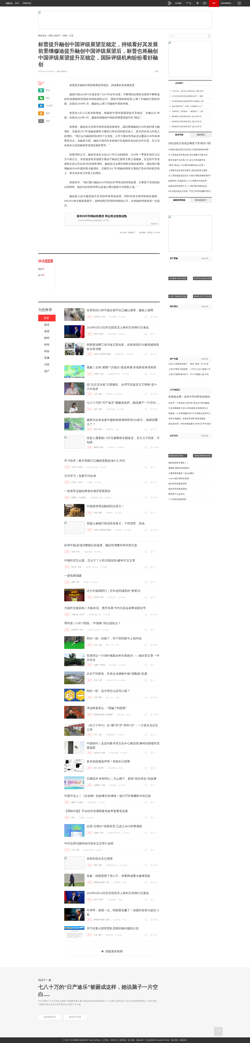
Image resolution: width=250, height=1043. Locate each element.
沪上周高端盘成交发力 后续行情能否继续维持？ (190, 176)
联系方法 (114, 1040)
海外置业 (174, 306)
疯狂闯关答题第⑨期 (177, 484)
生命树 (80, 802)
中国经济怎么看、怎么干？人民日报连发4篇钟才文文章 (99, 560)
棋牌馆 (96, 447)
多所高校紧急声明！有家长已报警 (108, 761)
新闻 (65, 36)
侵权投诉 (183, 1040)
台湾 (95, 394)
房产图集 (174, 258)
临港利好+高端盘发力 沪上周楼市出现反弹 (187, 181)
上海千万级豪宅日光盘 (177, 296)
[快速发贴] (40, 83)
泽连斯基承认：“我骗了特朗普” (107, 708)
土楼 (77, 582)
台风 (101, 374)
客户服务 (131, 1040)
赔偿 (101, 447)
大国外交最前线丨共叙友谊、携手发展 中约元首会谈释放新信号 (105, 608)
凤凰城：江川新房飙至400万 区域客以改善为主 (189, 413)
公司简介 (105, 1040)
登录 (214, 3)
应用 (17, 3)
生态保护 (74, 630)
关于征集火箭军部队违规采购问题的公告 (113, 928)
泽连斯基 (109, 715)
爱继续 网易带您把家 (202, 456)
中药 (101, 597)
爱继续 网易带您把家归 (178, 468)
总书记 (80, 467)
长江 (95, 735)
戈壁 (103, 785)
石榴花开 (97, 785)
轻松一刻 (109, 645)
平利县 (102, 665)
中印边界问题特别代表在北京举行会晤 (88, 843)
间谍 (100, 513)
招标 (100, 935)
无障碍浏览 (27, 3)
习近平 (74, 467)
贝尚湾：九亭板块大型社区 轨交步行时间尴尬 (188, 403)
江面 (100, 735)
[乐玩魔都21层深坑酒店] (177, 265)
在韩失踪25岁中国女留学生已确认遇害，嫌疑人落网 (120, 310)
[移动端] (170, 3)
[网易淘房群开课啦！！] (177, 442)
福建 (73, 582)
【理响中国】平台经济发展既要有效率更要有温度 (96, 811)
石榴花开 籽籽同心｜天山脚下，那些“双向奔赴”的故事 (122, 778)
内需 (77, 552)
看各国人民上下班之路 (202, 296)
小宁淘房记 (175, 390)
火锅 (100, 645)
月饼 (95, 697)
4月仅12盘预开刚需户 (178, 364)
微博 (48, 113)
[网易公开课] (179, 3)
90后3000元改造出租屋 (202, 278)
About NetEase (95, 1040)
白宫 (107, 882)
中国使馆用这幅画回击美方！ (105, 506)
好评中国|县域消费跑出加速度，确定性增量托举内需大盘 (100, 545)
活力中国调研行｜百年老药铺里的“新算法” (114, 590)
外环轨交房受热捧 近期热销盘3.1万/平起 (93, 220)
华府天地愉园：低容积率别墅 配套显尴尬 (186, 419)
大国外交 (74, 614)
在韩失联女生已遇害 (100, 858)
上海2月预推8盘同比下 (178, 374)
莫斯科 (74, 497)
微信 (48, 98)
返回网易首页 (50, 1017)
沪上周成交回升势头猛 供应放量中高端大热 (187, 155)
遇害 (95, 865)
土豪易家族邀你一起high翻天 (181, 473)
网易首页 (9, 3)
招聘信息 (122, 1040)
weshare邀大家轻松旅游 (178, 478)
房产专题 (174, 359)
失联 (103, 317)
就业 (73, 818)
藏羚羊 (74, 802)
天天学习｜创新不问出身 (80, 475)
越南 (95, 429)
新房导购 (179, 135)
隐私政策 (139, 1040)
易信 (48, 90)
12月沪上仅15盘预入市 (200, 369)
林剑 (95, 334)
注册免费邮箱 (225, 3)
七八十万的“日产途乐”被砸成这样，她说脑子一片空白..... (123, 402)
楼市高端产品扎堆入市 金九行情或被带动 (186, 160)
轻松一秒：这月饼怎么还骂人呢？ (108, 690)
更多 (48, 121)
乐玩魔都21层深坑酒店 (177, 278)
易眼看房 (154, 224)
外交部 (100, 334)
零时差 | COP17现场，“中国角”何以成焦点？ (92, 623)
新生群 (100, 768)
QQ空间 (49, 106)
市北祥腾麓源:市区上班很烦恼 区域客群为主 (188, 408)
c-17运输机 (82, 497)
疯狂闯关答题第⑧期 (177, 489)
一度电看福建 (73, 575)
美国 (107, 920)
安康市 (96, 665)
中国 (95, 513)
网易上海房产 (55, 36)
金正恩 (96, 354)
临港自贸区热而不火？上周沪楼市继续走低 (187, 186)
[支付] (198, 3)
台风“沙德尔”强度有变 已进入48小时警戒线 (114, 826)
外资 (95, 680)
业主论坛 (174, 436)
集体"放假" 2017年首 (199, 364)
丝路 (103, 753)
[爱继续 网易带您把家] (202, 442)
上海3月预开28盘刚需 (178, 369)
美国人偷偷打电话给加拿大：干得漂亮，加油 (116, 523)
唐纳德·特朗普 (105, 354)
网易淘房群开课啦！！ (177, 456)
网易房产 (64, 71)
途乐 (95, 409)
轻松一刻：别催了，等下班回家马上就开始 (114, 638)
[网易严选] (189, 3)
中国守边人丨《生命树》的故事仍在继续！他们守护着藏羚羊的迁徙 (107, 795)
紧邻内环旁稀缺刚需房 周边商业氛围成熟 (102, 216)
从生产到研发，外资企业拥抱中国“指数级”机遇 (117, 673)
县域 (73, 552)
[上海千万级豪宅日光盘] (177, 283)
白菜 (95, 645)
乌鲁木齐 (97, 753)
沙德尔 (96, 374)
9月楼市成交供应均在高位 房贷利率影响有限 (188, 150)
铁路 (100, 429)
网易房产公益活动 (176, 494)
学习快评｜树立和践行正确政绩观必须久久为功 (94, 460)
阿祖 (100, 697)
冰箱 (100, 394)
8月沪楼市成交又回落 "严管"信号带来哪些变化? (189, 191)
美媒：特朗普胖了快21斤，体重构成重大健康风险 (118, 875)
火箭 (95, 935)
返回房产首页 (75, 1017)
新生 (95, 768)
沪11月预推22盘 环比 (199, 374)
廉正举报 (174, 1040)
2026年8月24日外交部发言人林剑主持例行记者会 (118, 893)
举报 (156, 71)
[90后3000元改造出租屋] (202, 265)
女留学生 (97, 317)
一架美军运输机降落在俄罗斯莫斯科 (87, 491)
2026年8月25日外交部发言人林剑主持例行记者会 (118, 327)
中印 (73, 850)
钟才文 (74, 567)
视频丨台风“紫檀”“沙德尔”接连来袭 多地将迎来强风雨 (121, 367)
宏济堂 (96, 597)
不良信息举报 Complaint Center (157, 1040)
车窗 (100, 409)
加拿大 (96, 530)
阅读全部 (204, 258)
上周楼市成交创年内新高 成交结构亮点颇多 (187, 170)
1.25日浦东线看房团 (177, 499)
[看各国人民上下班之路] (202, 283)
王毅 (77, 850)
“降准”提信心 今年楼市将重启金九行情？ (186, 165)
